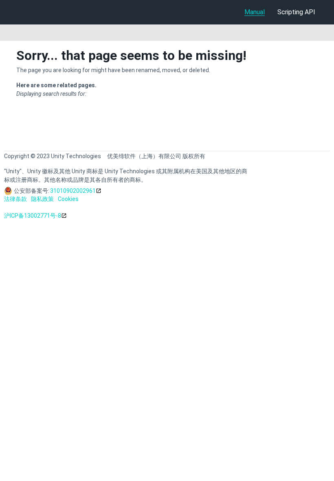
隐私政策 (42, 199)
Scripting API (296, 12)
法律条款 (15, 199)
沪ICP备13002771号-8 (32, 215)
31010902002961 (73, 191)
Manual (254, 12)
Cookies (68, 199)
